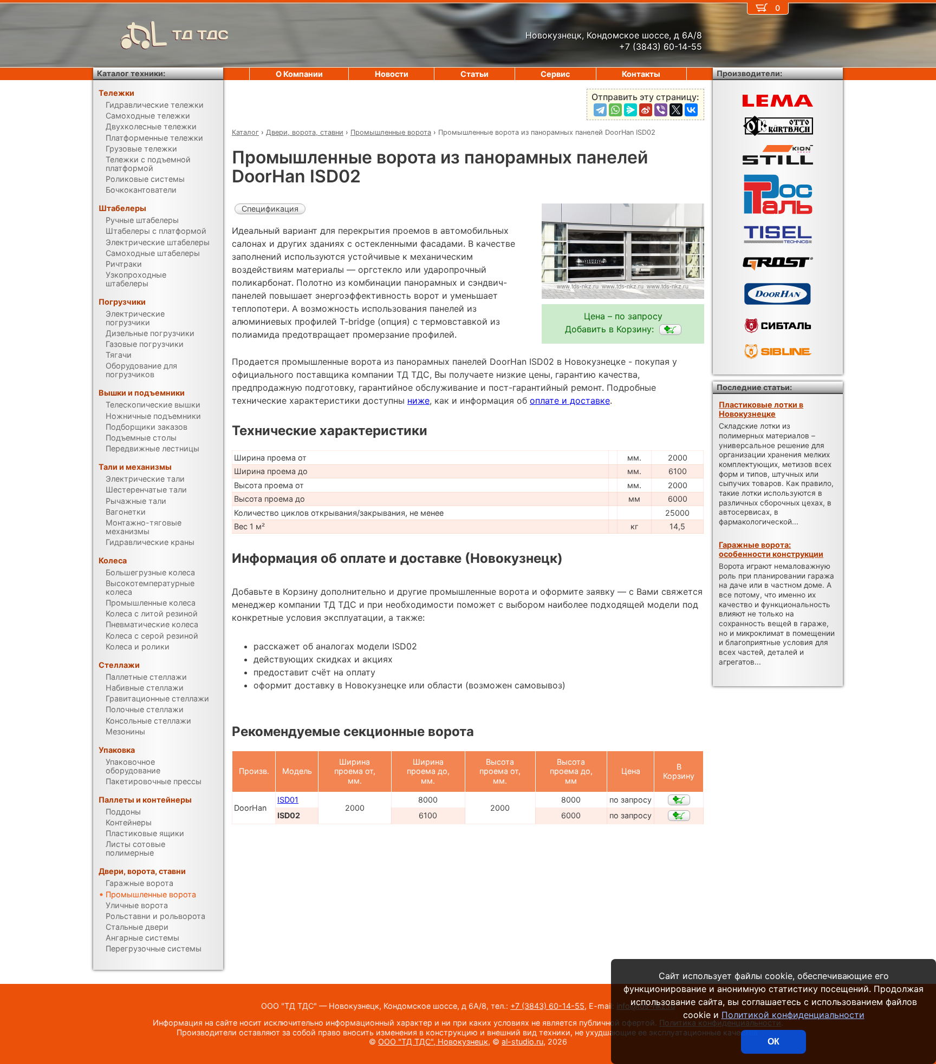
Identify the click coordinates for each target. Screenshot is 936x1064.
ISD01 (287, 799)
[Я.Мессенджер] (630, 109)
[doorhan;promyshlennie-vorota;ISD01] (679, 799)
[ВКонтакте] (691, 109)
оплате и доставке (570, 400)
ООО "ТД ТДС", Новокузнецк (433, 1041)
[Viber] (660, 109)
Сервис (555, 73)
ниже (418, 400)
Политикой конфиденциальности (793, 1014)
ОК (773, 1041)
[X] (676, 109)
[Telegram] (600, 109)
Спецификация (270, 208)
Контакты (641, 73)
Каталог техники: (131, 73)
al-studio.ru (522, 1041)
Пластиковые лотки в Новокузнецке (761, 409)
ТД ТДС (200, 35)
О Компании (299, 73)
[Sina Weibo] (645, 109)
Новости (391, 73)
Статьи (474, 73)
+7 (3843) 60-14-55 (547, 1005)
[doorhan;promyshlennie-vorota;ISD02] (670, 329)
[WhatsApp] (615, 109)
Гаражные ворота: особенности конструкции (771, 549)
